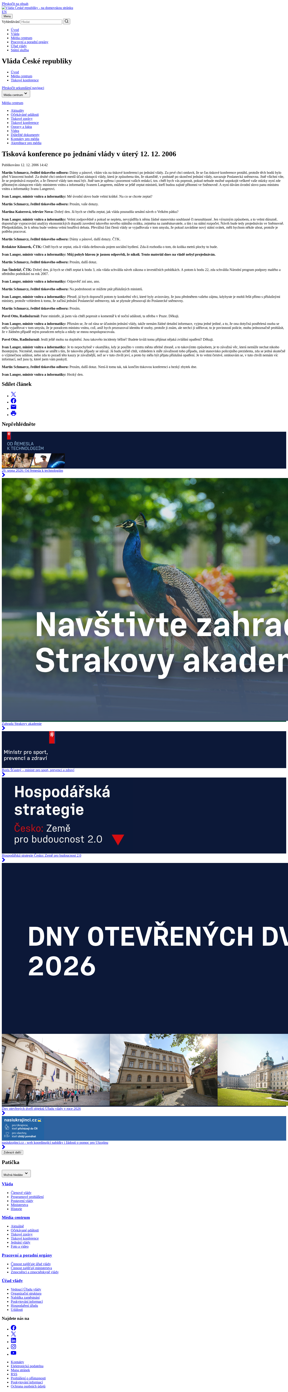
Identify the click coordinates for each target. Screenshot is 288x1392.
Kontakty (17, 1362)
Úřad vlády (19, 46)
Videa (15, 131)
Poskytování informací (27, 1301)
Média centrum (21, 38)
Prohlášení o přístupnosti (28, 1378)
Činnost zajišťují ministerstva (31, 1268)
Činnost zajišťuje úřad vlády (31, 1264)
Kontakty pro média (25, 139)
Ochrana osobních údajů (28, 1386)
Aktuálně (17, 1226)
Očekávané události (25, 1230)
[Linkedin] (13, 1342)
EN (4, 12)
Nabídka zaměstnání (25, 1297)
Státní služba (20, 50)
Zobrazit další (12, 1152)
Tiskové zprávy (22, 119)
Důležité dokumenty (25, 135)
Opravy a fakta (21, 127)
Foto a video (20, 1246)
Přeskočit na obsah (15, 4)
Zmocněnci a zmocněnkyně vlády (35, 1272)
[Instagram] (13, 1348)
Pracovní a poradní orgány (29, 42)
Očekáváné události (25, 114)
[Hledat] (66, 21)
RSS (14, 1374)
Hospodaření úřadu (24, 1305)
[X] (13, 1335)
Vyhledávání (11, 22)
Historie (16, 1209)
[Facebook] (13, 1329)
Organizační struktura (26, 1293)
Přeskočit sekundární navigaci (23, 88)
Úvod (15, 30)
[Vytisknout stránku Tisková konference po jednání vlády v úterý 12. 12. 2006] (13, 415)
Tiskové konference (25, 123)
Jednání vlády (20, 1242)
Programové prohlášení (27, 1197)
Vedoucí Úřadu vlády (26, 1289)
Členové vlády (21, 1193)
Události (17, 1310)
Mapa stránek (20, 1370)
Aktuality (17, 110)
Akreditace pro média (26, 143)
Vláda (15, 34)
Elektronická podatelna (27, 1366)
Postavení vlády (22, 1201)
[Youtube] (13, 1354)
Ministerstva (19, 1205)
